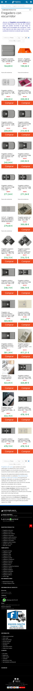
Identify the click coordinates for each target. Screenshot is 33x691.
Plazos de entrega (7, 639)
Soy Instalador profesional (9, 662)
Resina (23, 476)
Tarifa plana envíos (7, 646)
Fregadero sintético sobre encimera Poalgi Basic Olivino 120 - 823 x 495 (24, 92)
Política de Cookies (7, 648)
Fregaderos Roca (7, 564)
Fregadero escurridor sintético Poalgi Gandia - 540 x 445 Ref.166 (7, 60)
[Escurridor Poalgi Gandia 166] (8, 50)
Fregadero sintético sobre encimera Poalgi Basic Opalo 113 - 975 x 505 (8, 92)
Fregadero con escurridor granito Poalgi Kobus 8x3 (6, 377)
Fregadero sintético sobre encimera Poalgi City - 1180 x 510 (24, 282)
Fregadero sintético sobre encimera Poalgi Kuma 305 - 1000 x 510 (24, 377)
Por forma (8, 6)
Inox (27, 476)
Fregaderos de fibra (8, 532)
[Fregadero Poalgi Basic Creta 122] (25, 177)
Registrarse (5, 655)
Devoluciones (6, 643)
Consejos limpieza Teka (8, 583)
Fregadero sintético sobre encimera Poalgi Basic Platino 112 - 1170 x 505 (7, 188)
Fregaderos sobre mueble (9, 542)
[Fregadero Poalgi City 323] (25, 272)
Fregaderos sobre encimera (10, 537)
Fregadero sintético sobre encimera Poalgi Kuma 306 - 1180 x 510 (24, 409)
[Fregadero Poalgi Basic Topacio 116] (25, 114)
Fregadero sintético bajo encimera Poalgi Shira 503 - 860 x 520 (24, 314)
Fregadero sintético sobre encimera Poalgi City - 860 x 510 (24, 155)
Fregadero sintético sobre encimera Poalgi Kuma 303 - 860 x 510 (7, 282)
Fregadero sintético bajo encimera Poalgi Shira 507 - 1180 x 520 (24, 440)
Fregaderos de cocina (7, 467)
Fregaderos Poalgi (7, 551)
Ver (23, 37)
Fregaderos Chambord (8, 559)
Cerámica (8, 477)
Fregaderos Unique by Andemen (11, 566)
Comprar (9, 102)
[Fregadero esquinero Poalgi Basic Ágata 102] (8, 240)
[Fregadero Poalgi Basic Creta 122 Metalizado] (8, 209)
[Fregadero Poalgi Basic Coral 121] (8, 114)
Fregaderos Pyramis (8, 561)
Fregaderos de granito (8, 535)
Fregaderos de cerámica (9, 533)
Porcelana (15, 477)
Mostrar (11, 41)
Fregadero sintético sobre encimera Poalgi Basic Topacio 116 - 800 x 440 (24, 124)
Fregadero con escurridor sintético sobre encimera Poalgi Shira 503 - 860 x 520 (7, 314)
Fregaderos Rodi (7, 556)
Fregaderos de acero (8, 530)
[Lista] (28, 38)
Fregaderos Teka (7, 554)
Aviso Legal (5, 638)
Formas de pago (7, 641)
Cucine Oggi (6, 576)
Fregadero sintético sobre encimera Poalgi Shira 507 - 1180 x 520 (7, 440)
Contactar (5, 658)
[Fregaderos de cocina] (16, 1)
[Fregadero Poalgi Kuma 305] (25, 367)
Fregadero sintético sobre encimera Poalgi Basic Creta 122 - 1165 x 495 (24, 188)
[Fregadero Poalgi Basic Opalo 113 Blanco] (8, 82)
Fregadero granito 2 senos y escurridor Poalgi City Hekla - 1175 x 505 (24, 346)
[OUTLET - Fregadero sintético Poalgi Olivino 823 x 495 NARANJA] (25, 50)
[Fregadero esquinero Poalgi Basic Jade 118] (25, 240)
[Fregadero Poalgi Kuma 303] (8, 272)
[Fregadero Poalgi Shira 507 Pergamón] (25, 431)
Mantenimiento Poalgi (8, 581)
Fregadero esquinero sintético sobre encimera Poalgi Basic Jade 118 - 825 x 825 (24, 251)
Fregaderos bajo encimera (9, 539)
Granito (3, 477)
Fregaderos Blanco (7, 574)
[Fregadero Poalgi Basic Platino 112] (8, 177)
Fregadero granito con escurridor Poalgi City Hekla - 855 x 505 (24, 218)
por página (18, 41)
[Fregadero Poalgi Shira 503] (8, 304)
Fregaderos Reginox (8, 569)
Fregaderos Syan (7, 552)
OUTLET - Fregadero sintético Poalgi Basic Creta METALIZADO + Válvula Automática (7, 219)
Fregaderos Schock (7, 563)
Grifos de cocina (7, 545)
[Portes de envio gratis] (16, 619)
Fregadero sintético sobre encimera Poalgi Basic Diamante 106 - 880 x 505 (7, 156)
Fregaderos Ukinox (7, 568)
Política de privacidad (8, 636)
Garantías (5, 645)
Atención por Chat (7, 660)
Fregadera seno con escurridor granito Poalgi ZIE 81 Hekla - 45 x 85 (8, 409)
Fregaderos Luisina (7, 557)
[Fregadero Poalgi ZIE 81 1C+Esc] (8, 336)
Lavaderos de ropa (7, 544)
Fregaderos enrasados (8, 540)
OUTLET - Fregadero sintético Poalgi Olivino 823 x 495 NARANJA (24, 60)
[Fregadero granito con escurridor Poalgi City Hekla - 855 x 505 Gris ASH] (25, 209)
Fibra (19, 476)
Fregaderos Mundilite (8, 571)
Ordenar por (7, 37)
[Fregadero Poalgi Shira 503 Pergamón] (25, 304)
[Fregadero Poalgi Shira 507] (8, 431)
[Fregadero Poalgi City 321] (25, 146)
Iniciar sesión (6, 657)
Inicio (2, 6)
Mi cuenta (5, 653)
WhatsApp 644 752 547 (12, 600)
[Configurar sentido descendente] (19, 37)
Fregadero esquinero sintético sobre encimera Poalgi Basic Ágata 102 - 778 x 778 (7, 251)
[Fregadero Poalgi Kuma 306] (25, 399)
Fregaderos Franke (7, 573)
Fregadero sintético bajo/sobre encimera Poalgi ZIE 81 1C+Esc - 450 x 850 (7, 346)
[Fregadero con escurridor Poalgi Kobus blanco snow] (8, 367)
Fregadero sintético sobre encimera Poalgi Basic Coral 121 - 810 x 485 (8, 124)
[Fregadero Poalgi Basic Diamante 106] (8, 146)
